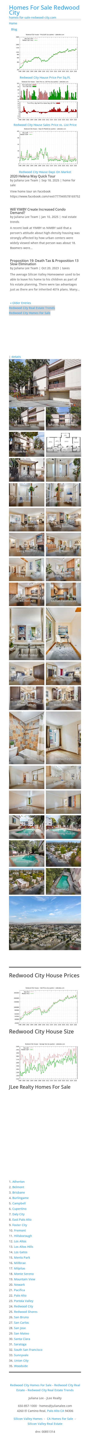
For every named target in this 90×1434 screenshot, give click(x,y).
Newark (19, 1285)
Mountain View (24, 1279)
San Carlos (21, 1323)
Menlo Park (22, 1257)
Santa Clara (22, 1339)
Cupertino (19, 1209)
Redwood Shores (25, 1312)
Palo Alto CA (55, 1411)
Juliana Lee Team (26, 180)
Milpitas (19, 1268)
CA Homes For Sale (60, 1419)
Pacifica (19, 1290)
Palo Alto (20, 1295)
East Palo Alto (21, 1220)
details (16, 357)
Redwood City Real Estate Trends (32, 308)
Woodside (21, 1366)
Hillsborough (23, 1236)
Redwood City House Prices (44, 975)
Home (13, 23)
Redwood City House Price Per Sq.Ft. (45, 77)
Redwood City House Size (41, 1031)
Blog (14, 29)
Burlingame (20, 1198)
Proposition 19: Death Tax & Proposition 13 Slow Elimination (44, 262)
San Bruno (21, 1317)
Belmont (18, 1187)
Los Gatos (20, 1252)
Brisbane (18, 1192)
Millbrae (20, 1263)
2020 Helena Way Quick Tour (32, 176)
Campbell (19, 1203)
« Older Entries (20, 303)
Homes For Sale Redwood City (44, 9)
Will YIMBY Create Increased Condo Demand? (38, 211)
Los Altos (20, 1241)
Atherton (18, 1182)
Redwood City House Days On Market (45, 172)
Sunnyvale (21, 1355)
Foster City (19, 1225)
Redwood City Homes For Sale (29, 313)
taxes (66, 268)
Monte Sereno (24, 1274)
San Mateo (21, 1333)
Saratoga (20, 1344)
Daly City (18, 1214)
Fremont (20, 1230)
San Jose (20, 1328)
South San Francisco (28, 1350)
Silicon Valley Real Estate (45, 1424)
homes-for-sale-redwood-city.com (32, 17)
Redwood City (23, 1306)
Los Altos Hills (23, 1247)
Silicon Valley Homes (28, 1419)
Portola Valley (23, 1301)
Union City (21, 1360)
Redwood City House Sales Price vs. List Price (45, 125)
